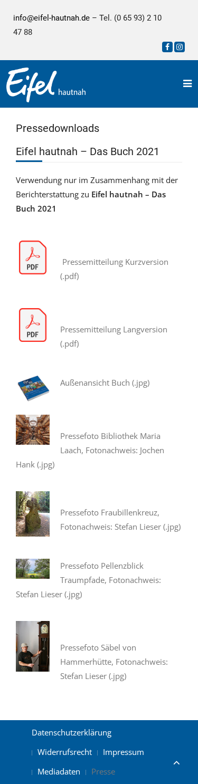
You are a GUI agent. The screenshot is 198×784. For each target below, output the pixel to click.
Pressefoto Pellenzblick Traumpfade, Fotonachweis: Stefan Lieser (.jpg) (88, 579)
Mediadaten (58, 771)
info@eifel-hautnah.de (51, 18)
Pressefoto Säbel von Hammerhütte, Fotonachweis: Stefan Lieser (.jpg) (114, 661)
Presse (103, 771)
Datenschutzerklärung (71, 732)
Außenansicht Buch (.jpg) (104, 382)
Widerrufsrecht (64, 752)
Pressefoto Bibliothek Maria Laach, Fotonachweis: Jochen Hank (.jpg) (90, 450)
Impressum (123, 752)
